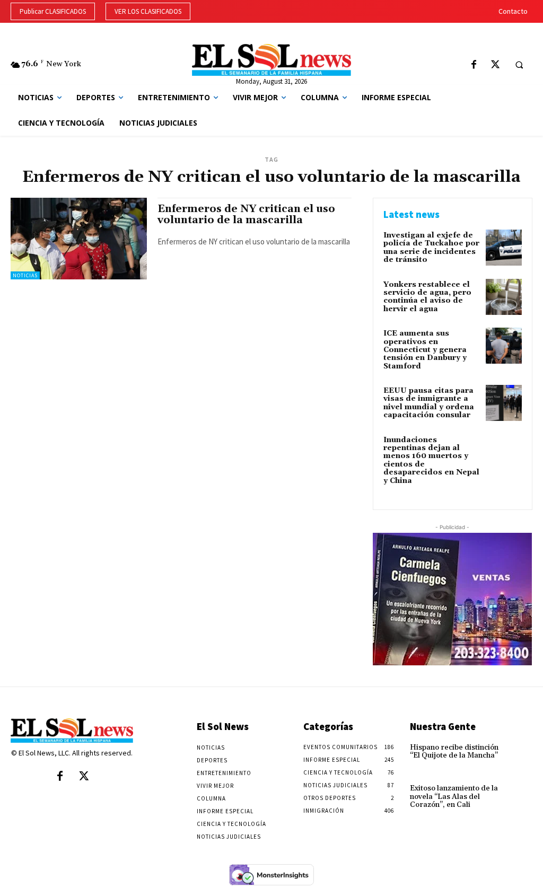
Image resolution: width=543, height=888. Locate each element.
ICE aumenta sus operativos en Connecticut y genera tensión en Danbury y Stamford (425, 350)
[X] (495, 65)
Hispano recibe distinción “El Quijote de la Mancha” (454, 751)
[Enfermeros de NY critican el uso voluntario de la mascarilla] (79, 238)
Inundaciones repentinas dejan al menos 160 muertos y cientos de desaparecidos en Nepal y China (431, 460)
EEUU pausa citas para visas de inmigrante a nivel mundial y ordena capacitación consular (428, 403)
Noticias (25, 275)
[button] (519, 64)
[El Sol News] (271, 60)
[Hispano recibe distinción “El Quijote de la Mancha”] (520, 754)
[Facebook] (474, 65)
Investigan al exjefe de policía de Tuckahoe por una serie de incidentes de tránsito (431, 248)
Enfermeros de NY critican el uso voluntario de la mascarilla (246, 214)
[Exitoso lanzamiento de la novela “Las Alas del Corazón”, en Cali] (520, 795)
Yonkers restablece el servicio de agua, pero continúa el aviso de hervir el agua (427, 297)
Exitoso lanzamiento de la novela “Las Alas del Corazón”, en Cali (454, 797)
